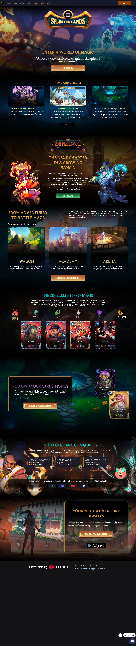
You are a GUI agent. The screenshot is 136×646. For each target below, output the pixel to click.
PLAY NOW (68, 68)
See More (68, 125)
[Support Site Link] (133, 3)
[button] (31, 335)
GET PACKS (68, 196)
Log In (124, 3)
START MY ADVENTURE (68, 278)
